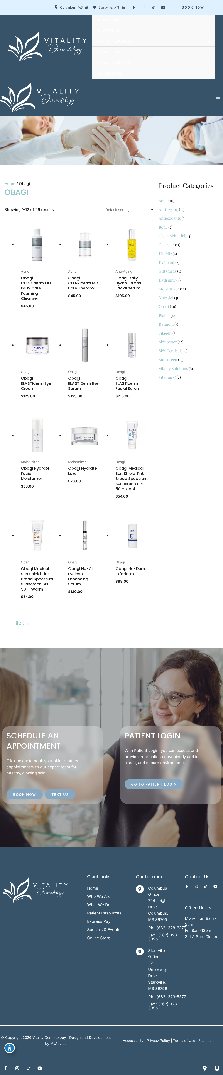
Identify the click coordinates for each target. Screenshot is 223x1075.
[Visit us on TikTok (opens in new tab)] (153, 7)
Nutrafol (166, 297)
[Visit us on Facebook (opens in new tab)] (133, 7)
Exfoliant (166, 262)
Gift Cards (167, 271)
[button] (193, 7)
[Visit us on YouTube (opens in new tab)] (163, 7)
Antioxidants (170, 218)
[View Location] (57, 7)
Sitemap (205, 1040)
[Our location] (204, 1068)
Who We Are (99, 896)
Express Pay (98, 921)
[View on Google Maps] (86, 7)
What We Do (98, 904)
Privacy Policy (158, 1040)
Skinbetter (168, 341)
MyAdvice (58, 1043)
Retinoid (166, 324)
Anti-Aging (168, 209)
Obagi (164, 306)
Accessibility (133, 1040)
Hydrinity (167, 280)
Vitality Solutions (173, 368)
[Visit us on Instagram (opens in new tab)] (143, 7)
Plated (164, 315)
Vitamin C (167, 377)
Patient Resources (104, 913)
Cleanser (166, 244)
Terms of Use (184, 1040)
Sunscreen (168, 359)
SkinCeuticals (170, 350)
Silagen (165, 333)
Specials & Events (103, 929)
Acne (163, 200)
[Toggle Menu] (210, 21)
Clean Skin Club (172, 235)
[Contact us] (217, 1068)
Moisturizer (169, 288)
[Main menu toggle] (218, 97)
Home (9, 183)
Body (163, 227)
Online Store (98, 938)
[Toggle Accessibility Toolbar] (9, 1048)
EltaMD (165, 253)
